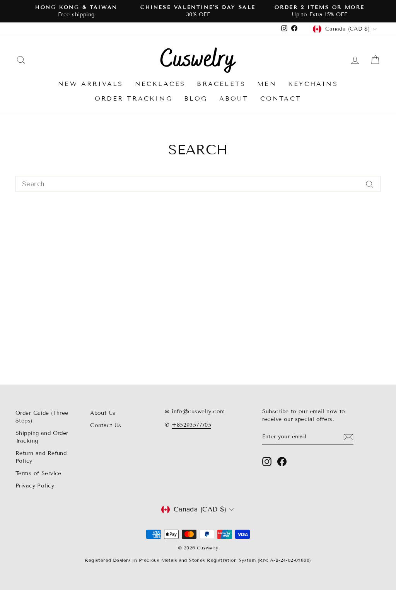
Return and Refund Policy (41, 457)
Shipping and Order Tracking (41, 437)
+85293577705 (191, 425)
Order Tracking (133, 98)
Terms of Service (38, 473)
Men (267, 83)
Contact (280, 98)
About (234, 98)
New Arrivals (90, 83)
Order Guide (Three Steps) (41, 417)
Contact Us (105, 425)
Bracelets (221, 83)
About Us (102, 413)
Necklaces (160, 83)
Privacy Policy (34, 485)
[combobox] (198, 184)
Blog (196, 98)
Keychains (313, 83)
